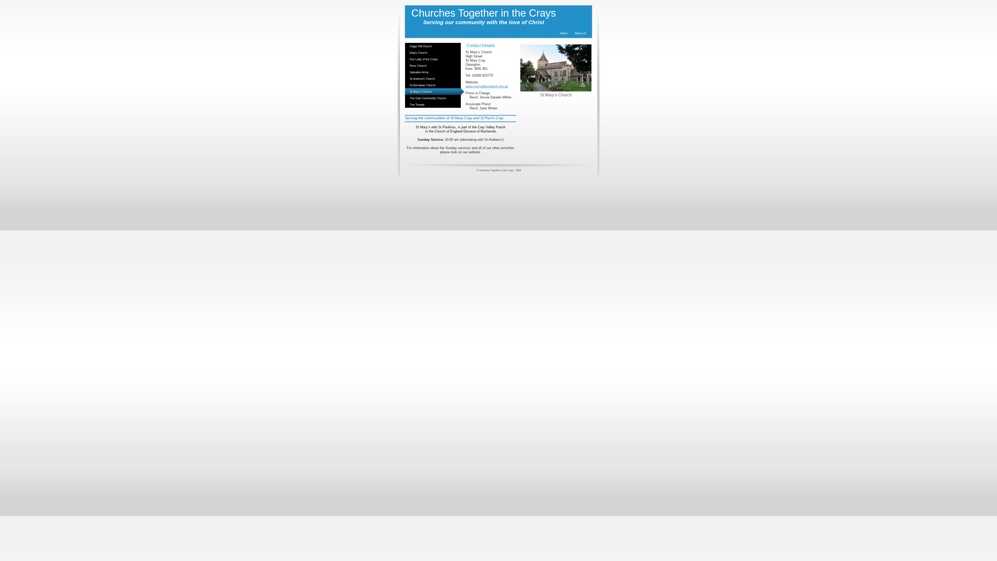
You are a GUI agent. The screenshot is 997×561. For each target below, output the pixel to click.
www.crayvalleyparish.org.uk (487, 86)
